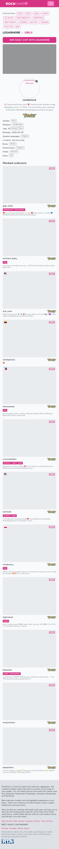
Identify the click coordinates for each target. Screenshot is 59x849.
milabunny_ (8, 564)
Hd (11, 155)
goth (20, 463)
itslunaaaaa (9, 406)
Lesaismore (29, 100)
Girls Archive (7, 821)
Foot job (8, 27)
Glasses (14, 151)
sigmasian (8, 617)
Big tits (34, 22)
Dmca (26, 828)
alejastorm (8, 767)
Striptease (38, 18)
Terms (20, 828)
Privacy (5, 828)
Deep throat (10, 22)
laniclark (7, 512)
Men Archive (19, 821)
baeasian (7, 670)
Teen (21, 128)
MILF (17, 27)
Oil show (9, 18)
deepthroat (8, 209)
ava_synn (7, 311)
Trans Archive (47, 821)
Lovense (23, 22)
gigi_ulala (8, 206)
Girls (29, 32)
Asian (45, 13)
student (7, 515)
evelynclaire (9, 722)
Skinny (13, 144)
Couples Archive (33, 821)
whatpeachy (9, 359)
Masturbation (23, 18)
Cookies (12, 828)
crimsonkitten (9, 459)
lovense (7, 463)
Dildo (28, 13)
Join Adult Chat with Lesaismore (29, 39)
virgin (13, 515)
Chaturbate (17, 124)
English (25, 136)
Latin (20, 13)
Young (14, 128)
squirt (14, 463)
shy (5, 262)
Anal (36, 13)
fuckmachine (19, 209)
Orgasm (44, 22)
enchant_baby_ (10, 258)
